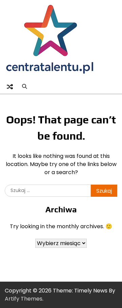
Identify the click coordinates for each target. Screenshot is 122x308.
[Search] (24, 86)
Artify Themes (23, 299)
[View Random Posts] (10, 86)
